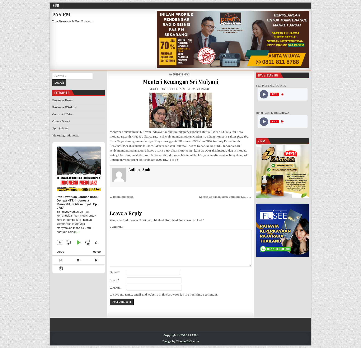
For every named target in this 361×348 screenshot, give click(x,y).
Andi (155, 89)
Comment (117, 226)
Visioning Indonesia (65, 135)
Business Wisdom (64, 107)
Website (115, 287)
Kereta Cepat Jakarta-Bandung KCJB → (225, 196)
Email (114, 280)
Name (115, 272)
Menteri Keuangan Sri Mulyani (181, 81)
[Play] (263, 94)
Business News (181, 74)
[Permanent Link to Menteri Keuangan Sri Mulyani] (181, 110)
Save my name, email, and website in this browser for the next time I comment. (165, 294)
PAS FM (61, 14)
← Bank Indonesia (121, 196)
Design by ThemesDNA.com (180, 341)
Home (56, 5)
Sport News (60, 128)
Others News (61, 121)
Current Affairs (62, 114)
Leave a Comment (200, 89)
